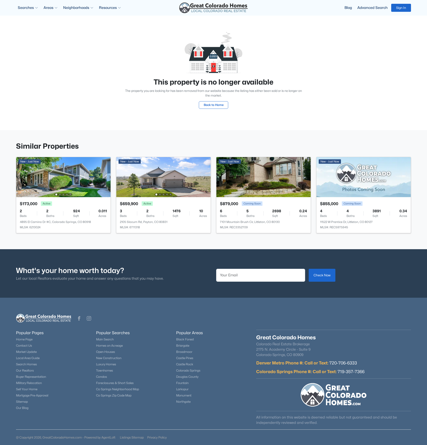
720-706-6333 (343, 363)
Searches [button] (26, 8)
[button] (79, 318)
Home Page (24, 339)
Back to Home (214, 105)
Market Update (26, 352)
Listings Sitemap (132, 437)
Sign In (401, 8)
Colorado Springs (188, 370)
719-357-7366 (351, 371)
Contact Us (24, 345)
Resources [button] (108, 8)
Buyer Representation (31, 376)
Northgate (183, 401)
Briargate (182, 345)
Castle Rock (184, 364)
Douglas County (187, 376)
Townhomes (104, 370)
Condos (101, 376)
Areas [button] (48, 8)
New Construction (108, 358)
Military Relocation (29, 383)
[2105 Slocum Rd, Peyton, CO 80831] (163, 177)
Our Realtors (25, 370)
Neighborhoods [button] (76, 8)
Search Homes (26, 364)
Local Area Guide (28, 358)
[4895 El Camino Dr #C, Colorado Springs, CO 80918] (63, 177)
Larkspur (182, 389)
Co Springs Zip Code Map (113, 395)
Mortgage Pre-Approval (32, 395)
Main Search (105, 339)
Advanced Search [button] (372, 8)
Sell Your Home (26, 389)
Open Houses (105, 352)
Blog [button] (348, 8)
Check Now (322, 275)
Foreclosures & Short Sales (115, 383)
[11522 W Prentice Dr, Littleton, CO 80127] (363, 177)
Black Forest (185, 339)
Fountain (182, 383)
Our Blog (22, 408)
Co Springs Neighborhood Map (117, 389)
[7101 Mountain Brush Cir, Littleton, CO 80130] (263, 177)
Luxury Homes (106, 364)
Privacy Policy (157, 437)
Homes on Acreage (109, 345)
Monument (183, 395)
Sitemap (22, 401)
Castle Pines (184, 358)
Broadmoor (184, 352)
